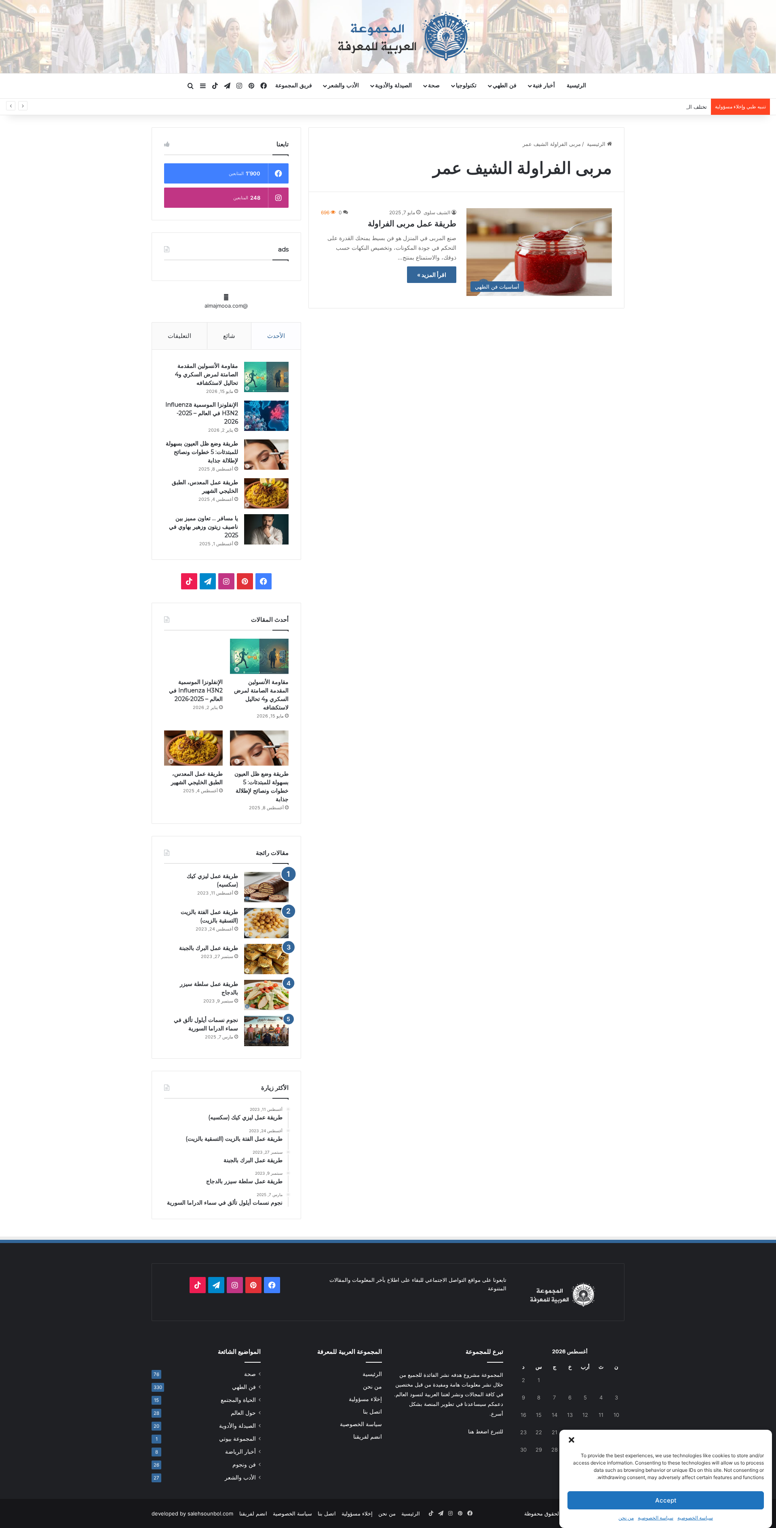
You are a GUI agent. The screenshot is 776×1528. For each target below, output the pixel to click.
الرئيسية (576, 85)
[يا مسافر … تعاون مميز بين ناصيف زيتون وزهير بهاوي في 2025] (266, 529)
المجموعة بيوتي (237, 1438)
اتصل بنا (372, 1411)
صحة (434, 85)
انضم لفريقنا (367, 1436)
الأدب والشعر (343, 85)
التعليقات (179, 336)
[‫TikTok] (189, 581)
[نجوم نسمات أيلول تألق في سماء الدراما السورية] (266, 1031)
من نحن (626, 1518)
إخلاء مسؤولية (365, 1399)
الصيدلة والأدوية (393, 85)
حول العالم (243, 1413)
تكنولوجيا (466, 85)
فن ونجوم (244, 1464)
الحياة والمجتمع (238, 1400)
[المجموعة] (388, 36)
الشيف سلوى (437, 212)
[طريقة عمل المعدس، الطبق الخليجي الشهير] (266, 493)
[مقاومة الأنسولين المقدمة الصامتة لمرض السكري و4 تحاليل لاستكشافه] (266, 377)
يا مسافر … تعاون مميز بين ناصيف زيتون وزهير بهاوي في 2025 (203, 527)
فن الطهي (505, 85)
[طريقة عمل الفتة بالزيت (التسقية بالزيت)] (266, 923)
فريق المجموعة (293, 85)
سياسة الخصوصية (695, 1518)
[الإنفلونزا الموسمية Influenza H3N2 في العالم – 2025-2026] (266, 416)
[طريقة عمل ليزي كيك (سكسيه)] (266, 887)
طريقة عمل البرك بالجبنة (208, 948)
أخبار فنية (544, 85)
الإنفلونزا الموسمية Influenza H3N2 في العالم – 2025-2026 (201, 413)
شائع (229, 336)
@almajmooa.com (226, 305)
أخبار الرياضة (240, 1451)
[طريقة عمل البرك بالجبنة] (266, 959)
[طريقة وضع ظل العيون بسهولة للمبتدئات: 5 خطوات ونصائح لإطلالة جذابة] (266, 454)
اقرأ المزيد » (431, 274)
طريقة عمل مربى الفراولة (412, 223)
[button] (571, 1440)
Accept (666, 1500)
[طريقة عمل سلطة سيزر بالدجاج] (266, 995)
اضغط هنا (478, 1431)
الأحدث (276, 336)
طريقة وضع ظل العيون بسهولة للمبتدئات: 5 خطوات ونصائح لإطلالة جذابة (202, 452)
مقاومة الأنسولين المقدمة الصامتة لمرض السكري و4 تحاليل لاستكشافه (206, 374)
